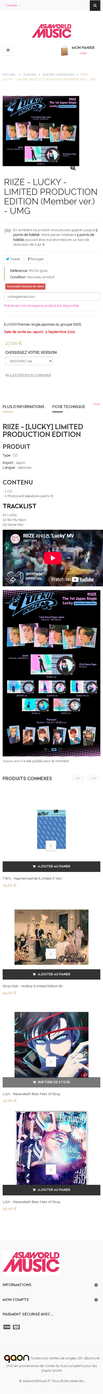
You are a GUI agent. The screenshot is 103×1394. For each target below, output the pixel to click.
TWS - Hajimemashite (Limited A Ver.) (32, 878)
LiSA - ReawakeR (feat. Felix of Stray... (32, 1094)
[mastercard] (17, 1327)
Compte (11, 5)
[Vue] (51, 845)
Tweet (14, 259)
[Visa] (7, 1327)
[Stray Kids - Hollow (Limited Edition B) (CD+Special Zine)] (51, 937)
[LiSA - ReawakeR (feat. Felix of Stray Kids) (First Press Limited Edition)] (51, 1153)
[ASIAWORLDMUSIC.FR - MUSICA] (51, 31)
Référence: (19, 271)
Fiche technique (68, 407)
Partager (37, 259)
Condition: (18, 277)
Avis (96, 404)
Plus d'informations (23, 407)
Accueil (9, 74)
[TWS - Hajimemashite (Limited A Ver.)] (51, 829)
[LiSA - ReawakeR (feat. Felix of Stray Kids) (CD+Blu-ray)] (51, 1045)
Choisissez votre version (31, 352)
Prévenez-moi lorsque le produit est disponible (41, 306)
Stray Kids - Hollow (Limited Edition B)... (33, 986)
